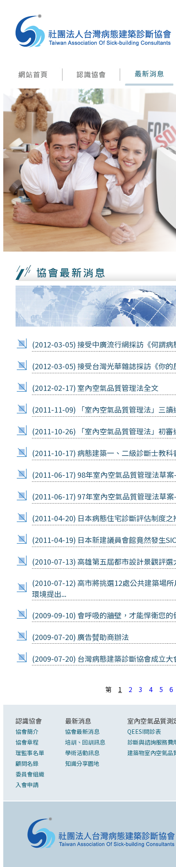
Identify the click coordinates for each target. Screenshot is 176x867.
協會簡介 (27, 731)
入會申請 (27, 785)
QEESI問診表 (144, 731)
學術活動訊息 (82, 753)
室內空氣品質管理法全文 (117, 387)
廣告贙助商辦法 (103, 636)
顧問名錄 (27, 763)
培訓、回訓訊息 (85, 742)
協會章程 (27, 742)
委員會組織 (30, 774)
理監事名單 (30, 753)
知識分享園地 (82, 763)
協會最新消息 (82, 731)
